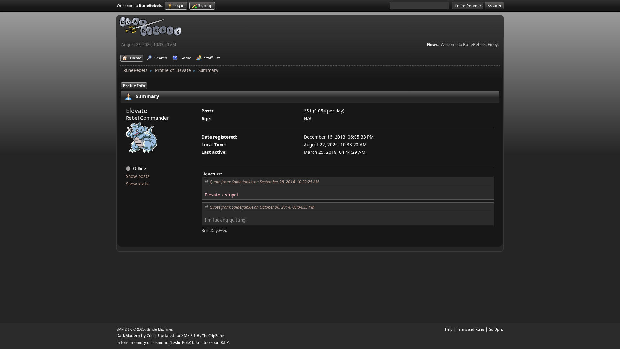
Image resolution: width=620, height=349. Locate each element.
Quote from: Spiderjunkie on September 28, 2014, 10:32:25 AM (264, 182)
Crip (150, 335)
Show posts (138, 176)
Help (449, 329)
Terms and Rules (470, 329)
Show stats (137, 184)
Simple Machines (160, 329)
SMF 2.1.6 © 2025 (130, 329)
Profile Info (134, 86)
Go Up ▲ (496, 329)
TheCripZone (213, 335)
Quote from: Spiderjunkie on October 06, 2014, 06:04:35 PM (262, 207)
